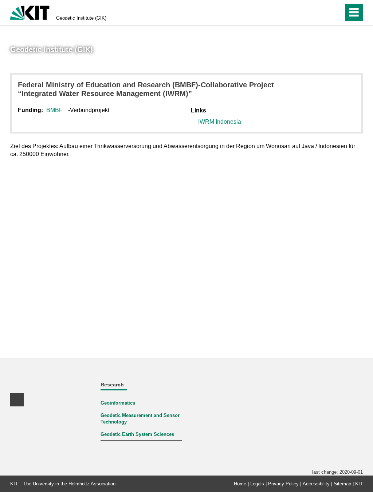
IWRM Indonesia (219, 122)
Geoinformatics (118, 403)
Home (240, 483)
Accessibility (316, 483)
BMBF (54, 110)
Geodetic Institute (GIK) (81, 18)
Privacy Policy (283, 483)
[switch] (322, 12)
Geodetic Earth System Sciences (137, 434)
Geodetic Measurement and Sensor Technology (140, 419)
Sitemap (342, 483)
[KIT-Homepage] (30, 12)
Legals (257, 483)
